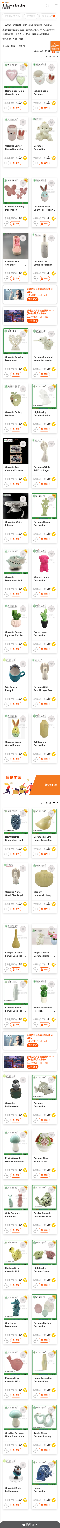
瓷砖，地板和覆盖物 (32, 25)
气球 (21, 39)
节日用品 (48, 25)
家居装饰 (17, 25)
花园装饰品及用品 (40, 34)
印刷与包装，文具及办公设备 (16, 34)
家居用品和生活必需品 (13, 29)
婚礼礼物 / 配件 (9, 39)
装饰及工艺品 (32, 29)
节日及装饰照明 (47, 29)
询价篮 (30, 1524)
